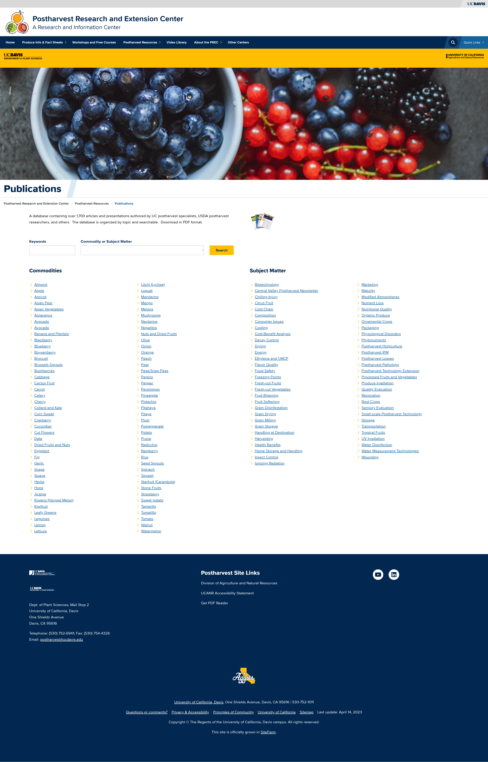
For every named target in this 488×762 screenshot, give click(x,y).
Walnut (147, 525)
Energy (261, 352)
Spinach (148, 469)
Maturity (368, 290)
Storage (368, 420)
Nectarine (149, 321)
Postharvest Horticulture (382, 346)
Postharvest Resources (140, 42)
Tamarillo (148, 506)
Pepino (147, 377)
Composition (265, 315)
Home (10, 42)
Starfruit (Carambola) (158, 481)
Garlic (39, 463)
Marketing (370, 284)
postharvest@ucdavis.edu (61, 639)
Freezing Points (268, 377)
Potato (146, 432)
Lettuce (40, 531)
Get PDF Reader (214, 603)
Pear (145, 364)
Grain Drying (265, 414)
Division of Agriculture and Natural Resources (239, 583)
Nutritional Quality (377, 309)
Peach (146, 358)
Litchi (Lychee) (153, 284)
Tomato (147, 518)
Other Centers (238, 42)
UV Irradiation (373, 438)
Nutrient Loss (373, 303)
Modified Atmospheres (380, 296)
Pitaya (146, 414)
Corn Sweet (44, 414)
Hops (38, 487)
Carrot (39, 389)
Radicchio (149, 444)
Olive (145, 340)
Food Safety (265, 370)
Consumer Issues (269, 321)
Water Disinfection (377, 444)
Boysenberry (45, 352)
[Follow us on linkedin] (394, 574)
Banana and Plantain (51, 333)
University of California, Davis (198, 702)
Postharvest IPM (375, 352)
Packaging (370, 327)
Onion (146, 346)
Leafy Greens (45, 512)
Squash (147, 475)
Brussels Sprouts (48, 364)
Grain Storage (266, 426)
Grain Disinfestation (271, 407)
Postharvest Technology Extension (390, 370)
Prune (146, 438)
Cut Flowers (44, 432)
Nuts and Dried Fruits (159, 333)
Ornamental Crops (377, 321)
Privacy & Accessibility (190, 712)
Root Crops (371, 401)
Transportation (374, 426)
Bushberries (44, 370)
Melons (147, 309)
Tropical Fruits (373, 432)
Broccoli (41, 358)
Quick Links (472, 42)
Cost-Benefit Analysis (273, 333)
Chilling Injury (266, 296)
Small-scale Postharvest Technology (392, 414)
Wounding (370, 457)
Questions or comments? (147, 712)
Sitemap (306, 712)
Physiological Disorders (381, 333)
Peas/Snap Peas (154, 370)
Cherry (40, 401)
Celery (39, 395)
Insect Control (266, 457)
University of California (277, 712)
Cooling (261, 327)
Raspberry (149, 451)
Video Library (177, 42)
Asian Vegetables (49, 309)
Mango (147, 303)
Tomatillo (148, 512)
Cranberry (42, 420)
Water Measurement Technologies (390, 451)
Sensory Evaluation (378, 407)
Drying (260, 346)
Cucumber (43, 426)
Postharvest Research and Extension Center (108, 18)
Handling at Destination (274, 432)
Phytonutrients (374, 340)
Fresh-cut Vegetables (273, 389)
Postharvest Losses (378, 358)
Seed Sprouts (152, 463)
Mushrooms (151, 315)
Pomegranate (152, 426)
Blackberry (43, 340)
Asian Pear (43, 303)
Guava (39, 475)
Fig (37, 457)
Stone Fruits (151, 487)
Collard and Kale (48, 407)
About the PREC (206, 42)
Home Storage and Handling (278, 451)
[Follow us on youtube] (378, 574)
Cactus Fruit (44, 383)
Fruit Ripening (266, 395)
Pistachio (148, 401)
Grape (39, 469)
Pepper (147, 383)
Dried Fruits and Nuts (52, 444)
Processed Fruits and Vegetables (389, 377)
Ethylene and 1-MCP (271, 358)
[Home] (17, 21)
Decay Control (267, 340)
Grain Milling (265, 420)
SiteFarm (268, 732)
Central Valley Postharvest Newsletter (286, 290)
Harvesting (264, 438)
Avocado (41, 321)
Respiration (371, 395)
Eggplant (41, 451)
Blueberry (42, 346)
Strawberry (150, 494)
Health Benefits (268, 444)
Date (38, 438)
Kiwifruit (41, 506)
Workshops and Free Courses (94, 42)
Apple (39, 290)
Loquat (146, 290)
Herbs (39, 481)
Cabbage (42, 377)
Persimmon (150, 389)
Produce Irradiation (378, 383)
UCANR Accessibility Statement (227, 593)
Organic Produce (376, 315)
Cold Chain (264, 309)
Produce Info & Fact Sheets (42, 42)
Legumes (42, 518)
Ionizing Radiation (270, 463)
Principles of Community (233, 712)
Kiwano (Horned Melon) (53, 500)
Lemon (40, 525)
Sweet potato (152, 500)
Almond (40, 284)
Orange (147, 352)
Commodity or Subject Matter (106, 241)
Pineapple (149, 395)
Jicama (40, 494)
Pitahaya (148, 407)
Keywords (37, 241)
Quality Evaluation (377, 389)
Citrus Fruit (264, 303)
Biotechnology (267, 284)
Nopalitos (149, 327)
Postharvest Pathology (380, 364)
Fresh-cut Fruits (268, 383)
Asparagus (43, 315)
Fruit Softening (267, 401)
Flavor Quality (266, 364)
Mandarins (150, 296)
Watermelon (151, 531)
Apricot (40, 296)
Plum (145, 420)
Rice (144, 457)
